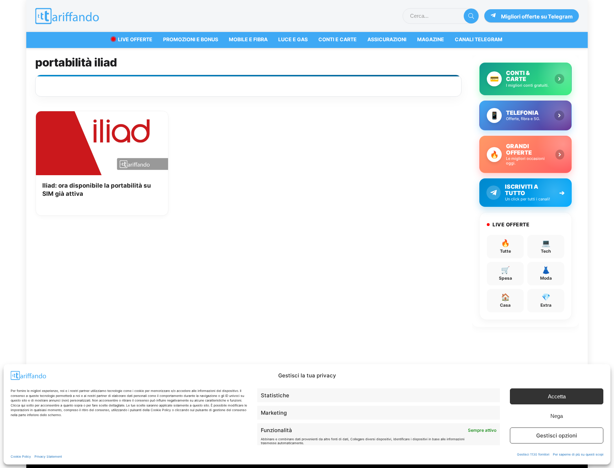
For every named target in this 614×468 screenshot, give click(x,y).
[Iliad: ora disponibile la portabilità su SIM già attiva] (102, 116)
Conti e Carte (337, 39)
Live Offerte (135, 39)
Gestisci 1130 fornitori (533, 454)
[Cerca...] (471, 16)
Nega (556, 416)
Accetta (557, 396)
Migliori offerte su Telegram (537, 16)
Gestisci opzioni (556, 435)
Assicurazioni (386, 39)
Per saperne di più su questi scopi (578, 454)
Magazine (430, 39)
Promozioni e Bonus (190, 39)
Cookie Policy (21, 456)
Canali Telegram (478, 39)
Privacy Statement (48, 456)
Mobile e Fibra (248, 39)
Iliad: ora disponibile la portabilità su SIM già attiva (96, 190)
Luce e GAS (293, 39)
